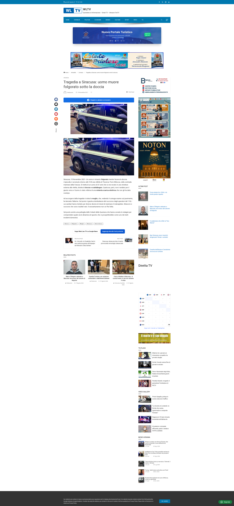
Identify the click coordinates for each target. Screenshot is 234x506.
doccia (67, 223)
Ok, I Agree (165, 501)
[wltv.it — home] (73, 10)
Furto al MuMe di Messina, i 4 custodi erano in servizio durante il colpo (123, 278)
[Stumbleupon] (56, 119)
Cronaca (66, 77)
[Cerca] (162, 20)
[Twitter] (56, 104)
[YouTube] (168, 2)
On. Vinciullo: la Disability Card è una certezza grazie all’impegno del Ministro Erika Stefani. (85, 242)
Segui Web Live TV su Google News (86, 231)
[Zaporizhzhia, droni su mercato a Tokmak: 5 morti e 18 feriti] (141, 464)
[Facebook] (159, 2)
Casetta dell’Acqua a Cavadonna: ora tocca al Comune (160, 250)
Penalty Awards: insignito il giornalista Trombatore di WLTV (161, 383)
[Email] (56, 123)
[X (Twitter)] (162, 2)
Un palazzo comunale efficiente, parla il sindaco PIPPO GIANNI (160, 428)
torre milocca (98, 223)
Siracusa (89, 223)
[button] (225, 502)
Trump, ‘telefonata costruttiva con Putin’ (156, 470)
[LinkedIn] (56, 109)
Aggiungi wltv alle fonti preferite (112, 231)
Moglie (82, 223)
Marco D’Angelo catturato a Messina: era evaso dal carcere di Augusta (74, 278)
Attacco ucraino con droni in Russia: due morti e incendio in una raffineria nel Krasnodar (156, 443)
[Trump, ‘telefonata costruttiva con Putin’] (141, 472)
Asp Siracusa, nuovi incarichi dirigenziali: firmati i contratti (159, 236)
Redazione (70, 92)
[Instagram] (165, 2)
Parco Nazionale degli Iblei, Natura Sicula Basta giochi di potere (161, 374)
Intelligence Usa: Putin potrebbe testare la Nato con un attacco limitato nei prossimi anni (157, 453)
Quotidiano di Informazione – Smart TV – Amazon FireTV (101, 13)
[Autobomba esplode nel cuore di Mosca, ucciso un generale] (141, 480)
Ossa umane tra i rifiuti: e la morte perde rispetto (158, 193)
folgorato (74, 223)
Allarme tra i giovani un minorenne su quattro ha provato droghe (160, 355)
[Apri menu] (167, 20)
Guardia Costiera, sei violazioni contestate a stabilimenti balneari (98, 277)
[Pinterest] (56, 114)
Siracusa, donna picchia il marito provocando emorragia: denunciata (112, 241)
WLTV (87, 9)
